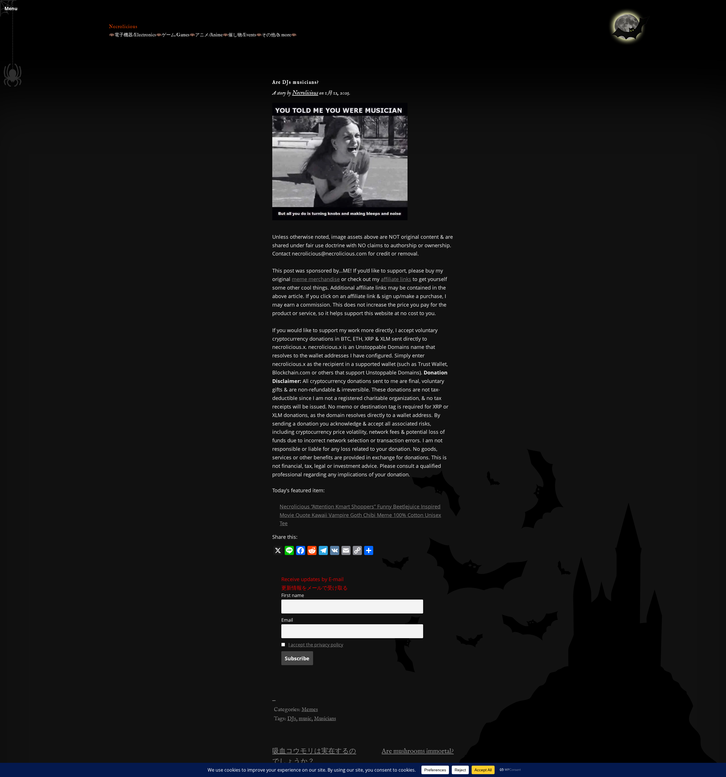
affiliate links (396, 279)
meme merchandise (316, 279)
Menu (11, 8)
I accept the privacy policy (315, 645)
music (305, 718)
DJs (291, 718)
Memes (309, 709)
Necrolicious (123, 27)
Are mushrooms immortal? (418, 751)
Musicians (325, 718)
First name (292, 595)
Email (287, 620)
